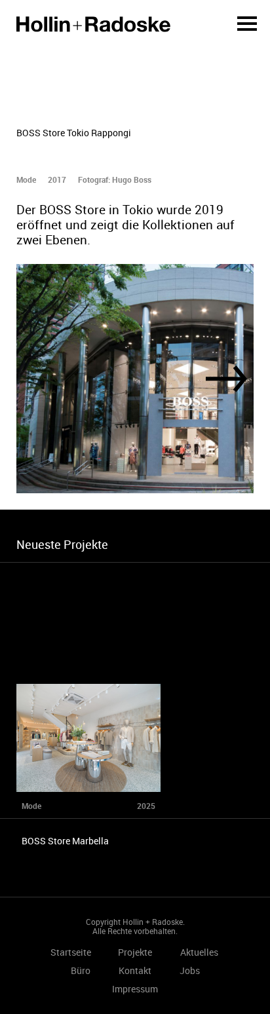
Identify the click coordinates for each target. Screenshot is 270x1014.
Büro (80, 970)
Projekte (135, 952)
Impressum (135, 989)
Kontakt (135, 970)
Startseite (93, 24)
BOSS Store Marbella (65, 841)
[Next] (226, 379)
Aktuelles (199, 952)
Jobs (190, 970)
